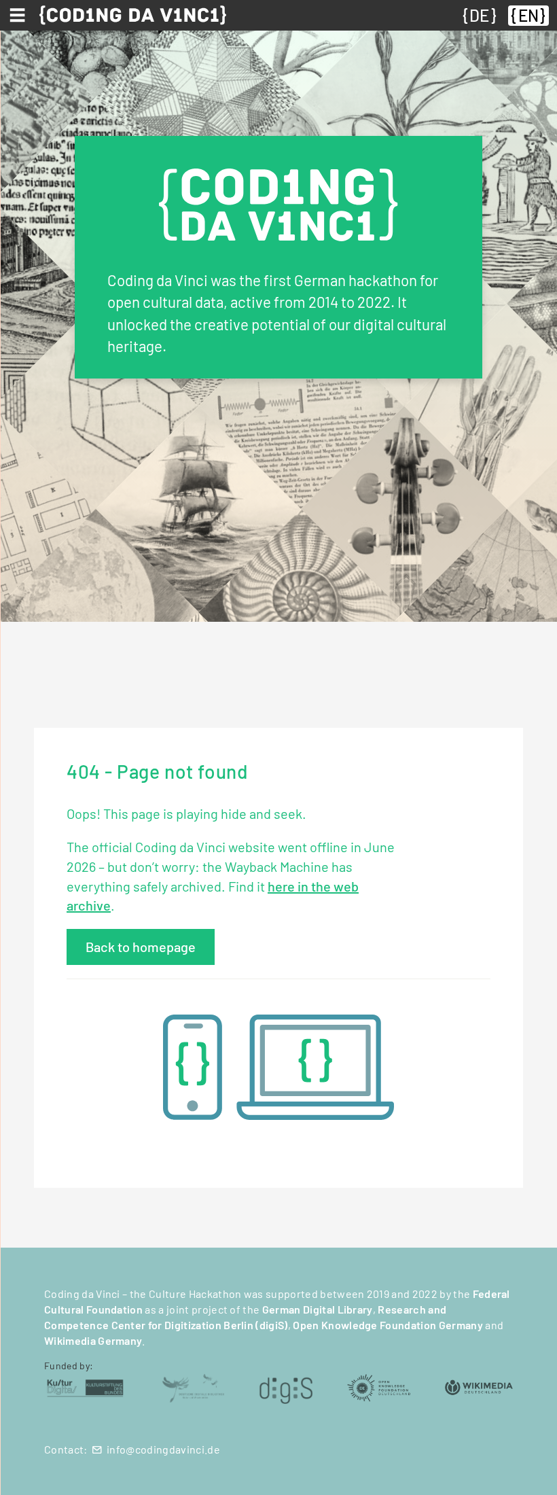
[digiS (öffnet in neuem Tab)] (285, 1386)
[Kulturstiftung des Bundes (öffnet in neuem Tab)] (85, 1386)
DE (479, 15)
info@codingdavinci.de (163, 1449)
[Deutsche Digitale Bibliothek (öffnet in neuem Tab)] (193, 1386)
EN (528, 15)
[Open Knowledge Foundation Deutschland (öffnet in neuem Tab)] (378, 1386)
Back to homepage (141, 946)
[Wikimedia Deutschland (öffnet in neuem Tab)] (479, 1386)
